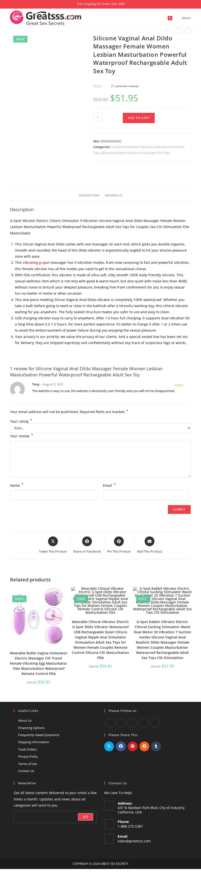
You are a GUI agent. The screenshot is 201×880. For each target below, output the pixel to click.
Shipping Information (33, 742)
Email (109, 485)
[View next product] (187, 30)
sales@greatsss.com (134, 841)
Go (85, 817)
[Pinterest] (155, 723)
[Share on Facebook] (121, 746)
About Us (25, 720)
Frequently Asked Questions (38, 735)
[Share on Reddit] (144, 746)
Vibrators (108, 153)
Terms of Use (27, 764)
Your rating (21, 421)
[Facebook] (110, 723)
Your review (21, 435)
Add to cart (139, 118)
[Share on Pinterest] (133, 746)
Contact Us (26, 771)
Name (17, 485)
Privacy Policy (28, 756)
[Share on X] (109, 746)
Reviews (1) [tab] (113, 195)
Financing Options (31, 728)
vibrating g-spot (36, 262)
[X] (144, 723)
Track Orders (27, 749)
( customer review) (124, 86)
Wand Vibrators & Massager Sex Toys (143, 153)
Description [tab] (89, 195)
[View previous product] (179, 30)
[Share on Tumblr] (156, 746)
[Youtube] (121, 723)
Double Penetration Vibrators (132, 147)
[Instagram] (132, 723)
